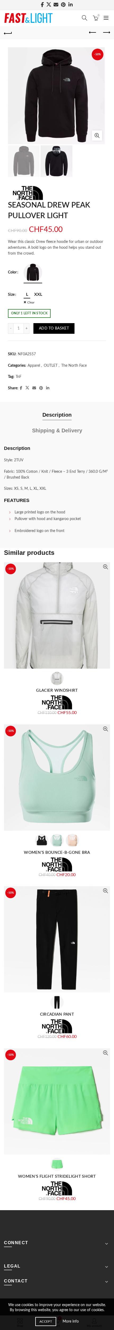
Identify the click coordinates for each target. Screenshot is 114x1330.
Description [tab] (57, 415)
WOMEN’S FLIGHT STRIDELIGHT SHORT (57, 1177)
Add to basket (54, 328)
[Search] (84, 18)
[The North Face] (28, 193)
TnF (18, 377)
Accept (46, 1321)
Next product (106, 32)
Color (12, 272)
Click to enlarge (97, 135)
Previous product (92, 32)
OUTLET (51, 366)
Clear (30, 302)
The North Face (74, 366)
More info (71, 1321)
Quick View (105, 567)
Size (11, 295)
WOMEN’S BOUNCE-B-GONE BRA (57, 853)
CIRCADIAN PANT (57, 1014)
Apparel (34, 366)
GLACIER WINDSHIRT (57, 691)
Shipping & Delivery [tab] (57, 430)
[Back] (8, 32)
